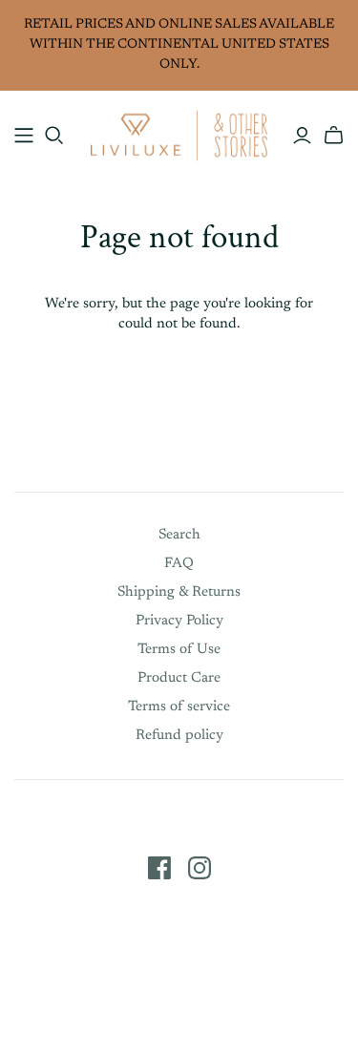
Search (179, 535)
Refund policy (179, 735)
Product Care (179, 678)
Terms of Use (179, 650)
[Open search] (54, 135)
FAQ (179, 564)
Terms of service (179, 707)
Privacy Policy (179, 621)
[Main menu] (23, 135)
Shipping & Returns (179, 592)
